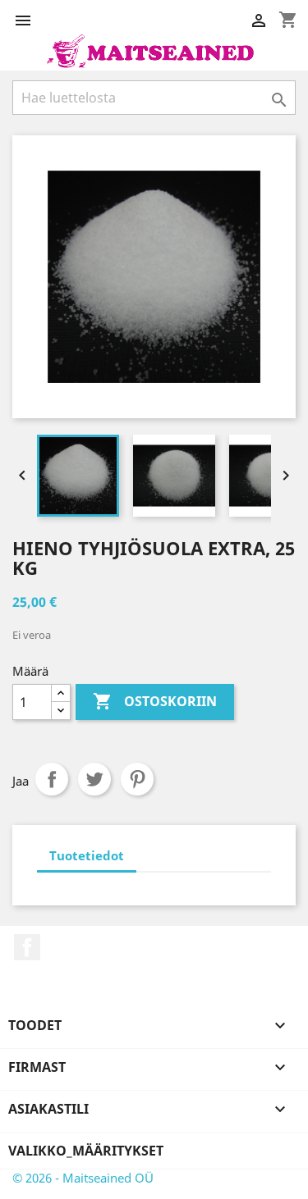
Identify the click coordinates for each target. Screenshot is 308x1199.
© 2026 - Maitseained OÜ (83, 1177)
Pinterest (137, 779)
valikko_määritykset (85, 1151)
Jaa (51, 779)
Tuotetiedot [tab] (86, 855)
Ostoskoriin (155, 701)
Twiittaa (94, 779)
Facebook (27, 947)
